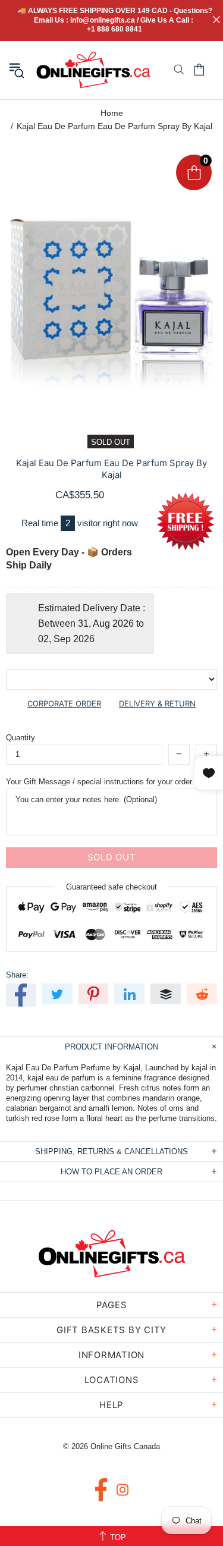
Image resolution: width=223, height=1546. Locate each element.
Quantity (20, 737)
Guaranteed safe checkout (111, 886)
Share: (17, 974)
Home (111, 113)
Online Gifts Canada (93, 69)
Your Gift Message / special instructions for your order (99, 781)
